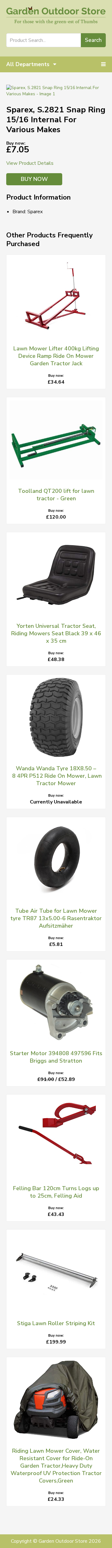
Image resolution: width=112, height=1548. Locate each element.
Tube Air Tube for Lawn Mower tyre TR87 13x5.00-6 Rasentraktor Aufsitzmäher (56, 918)
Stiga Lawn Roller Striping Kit (56, 1323)
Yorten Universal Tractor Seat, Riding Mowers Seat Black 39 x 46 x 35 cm (56, 633)
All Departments (28, 64)
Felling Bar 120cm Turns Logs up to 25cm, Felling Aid (56, 1192)
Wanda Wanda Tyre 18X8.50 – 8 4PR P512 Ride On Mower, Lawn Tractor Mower (56, 776)
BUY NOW (34, 179)
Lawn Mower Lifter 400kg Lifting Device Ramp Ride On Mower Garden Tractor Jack (56, 356)
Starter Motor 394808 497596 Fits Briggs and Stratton (56, 1057)
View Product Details (30, 163)
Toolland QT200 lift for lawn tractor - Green (56, 494)
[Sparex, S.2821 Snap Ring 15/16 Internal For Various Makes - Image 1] (56, 91)
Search (93, 40)
